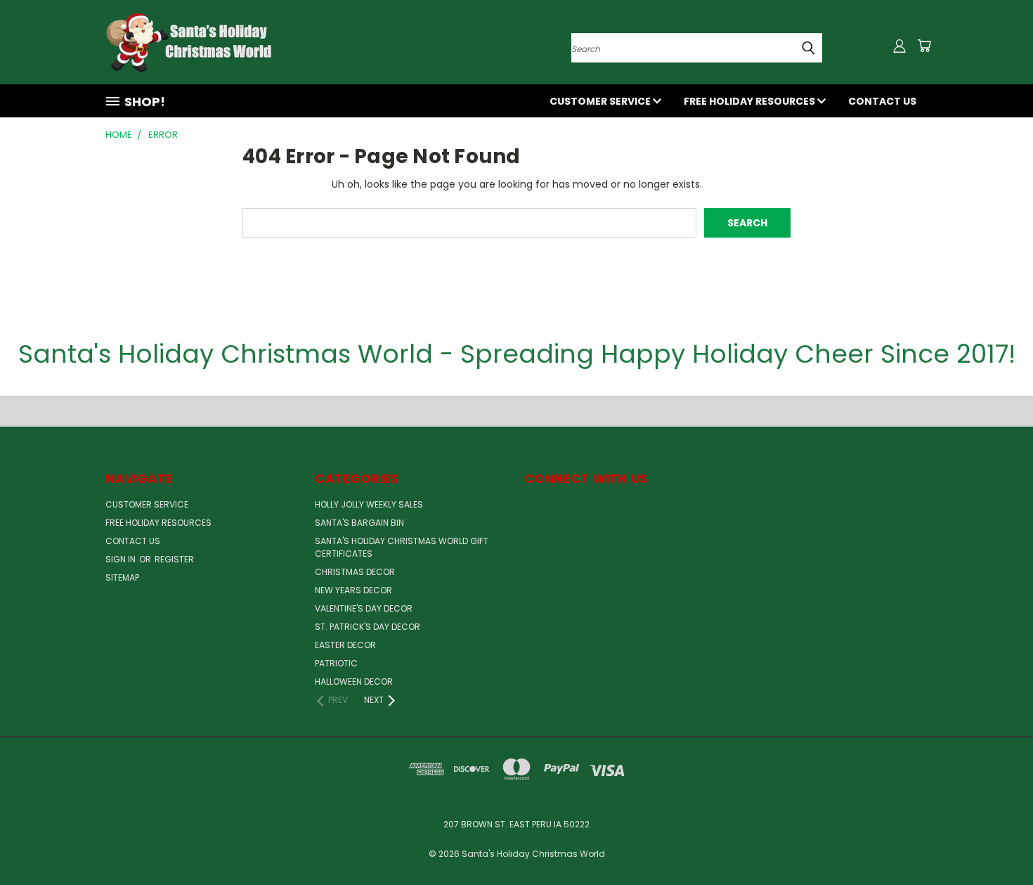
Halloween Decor (354, 681)
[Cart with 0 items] (924, 46)
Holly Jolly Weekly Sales (369, 504)
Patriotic (336, 663)
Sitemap (122, 577)
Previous (996, 841)
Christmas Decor (355, 572)
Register (174, 559)
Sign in (121, 559)
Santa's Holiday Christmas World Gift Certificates (401, 547)
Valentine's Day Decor (363, 608)
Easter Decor (345, 645)
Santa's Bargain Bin (359, 523)
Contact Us (882, 101)
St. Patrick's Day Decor (367, 627)
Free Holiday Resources (750, 101)
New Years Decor (353, 590)
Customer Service (601, 101)
